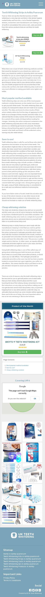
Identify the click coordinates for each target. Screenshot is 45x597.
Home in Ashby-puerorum (14, 554)
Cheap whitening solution (15, 370)
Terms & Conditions (12, 580)
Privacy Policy (9, 578)
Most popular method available (17, 365)
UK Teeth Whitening (35, 593)
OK (35, 399)
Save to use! (10, 368)
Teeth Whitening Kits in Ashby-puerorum (21, 556)
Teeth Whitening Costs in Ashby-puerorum (22, 561)
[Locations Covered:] (2, 3)
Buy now (37, 35)
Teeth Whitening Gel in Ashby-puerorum (20, 564)
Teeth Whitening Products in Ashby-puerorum (19, 567)
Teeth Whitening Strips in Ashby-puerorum (22, 559)
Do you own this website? (17, 399)
